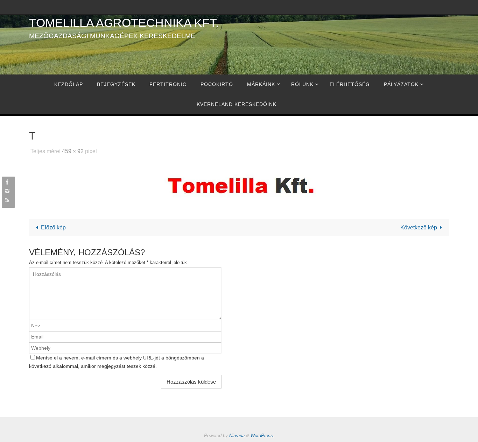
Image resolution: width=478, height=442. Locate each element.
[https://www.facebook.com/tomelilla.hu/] (7, 182)
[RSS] (7, 199)
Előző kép (53, 227)
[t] (239, 185)
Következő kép (418, 227)
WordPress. (262, 435)
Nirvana (237, 435)
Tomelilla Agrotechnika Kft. (124, 22)
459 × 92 (73, 151)
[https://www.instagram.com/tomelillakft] (7, 190)
